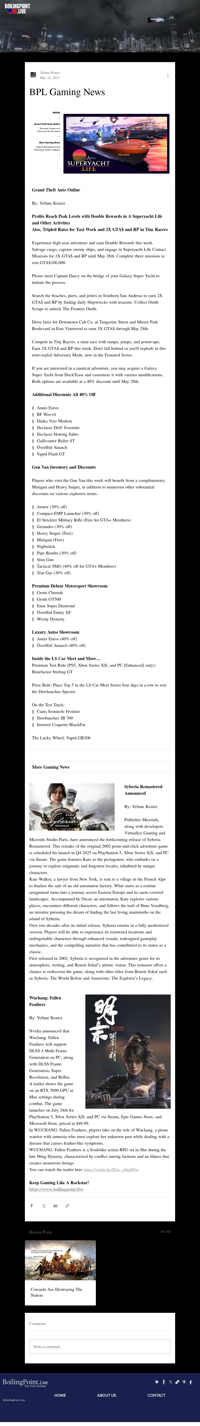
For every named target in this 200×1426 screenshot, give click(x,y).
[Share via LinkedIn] (55, 1205)
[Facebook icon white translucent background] (190, 1382)
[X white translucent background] (170, 1382)
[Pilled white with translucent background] (177, 1382)
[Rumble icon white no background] (157, 1382)
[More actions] (168, 75)
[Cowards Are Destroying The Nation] (60, 1260)
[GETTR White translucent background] (163, 1382)
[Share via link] (67, 1205)
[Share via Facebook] (31, 1205)
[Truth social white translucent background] (184, 1382)
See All (165, 1231)
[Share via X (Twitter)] (43, 1205)
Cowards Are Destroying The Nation (56, 1292)
